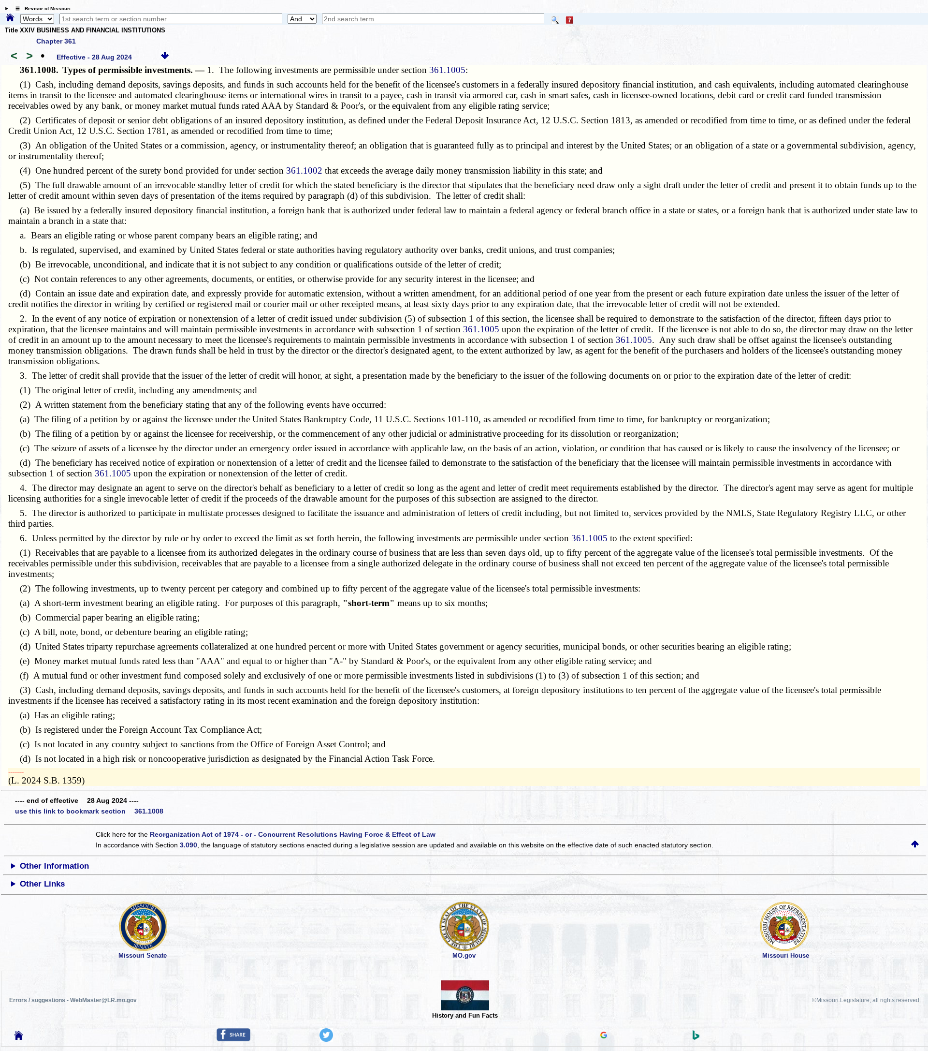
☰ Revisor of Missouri (41, 8)
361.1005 (447, 70)
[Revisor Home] (19, 1037)
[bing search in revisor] (696, 1037)
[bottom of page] (165, 57)
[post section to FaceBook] (233, 1039)
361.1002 (304, 170)
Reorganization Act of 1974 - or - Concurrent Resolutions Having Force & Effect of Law (292, 834)
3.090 (188, 845)
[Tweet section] (326, 1039)
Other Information (54, 866)
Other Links (42, 883)
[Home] (10, 18)
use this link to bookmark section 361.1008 (89, 811)
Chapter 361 (56, 41)
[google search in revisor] (603, 1036)
